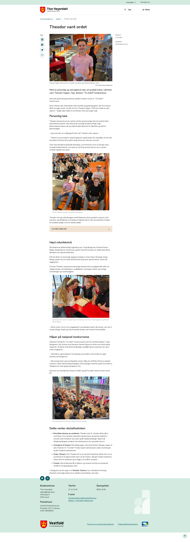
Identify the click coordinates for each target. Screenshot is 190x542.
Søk (127, 9)
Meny (147, 9)
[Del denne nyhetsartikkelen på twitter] (42, 50)
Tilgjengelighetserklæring (128, 524)
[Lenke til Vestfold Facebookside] (42, 478)
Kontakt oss (145, 2)
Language (131, 2)
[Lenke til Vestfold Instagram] (47, 478)
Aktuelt (58, 19)
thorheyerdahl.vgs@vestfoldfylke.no (82, 498)
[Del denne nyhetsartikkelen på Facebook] (42, 45)
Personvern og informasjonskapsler (100, 524)
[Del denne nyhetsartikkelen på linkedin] (42, 40)
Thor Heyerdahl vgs (46, 19)
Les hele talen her (81, 229)
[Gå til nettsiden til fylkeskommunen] (52, 524)
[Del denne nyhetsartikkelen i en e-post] (42, 55)
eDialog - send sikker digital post (80, 501)
